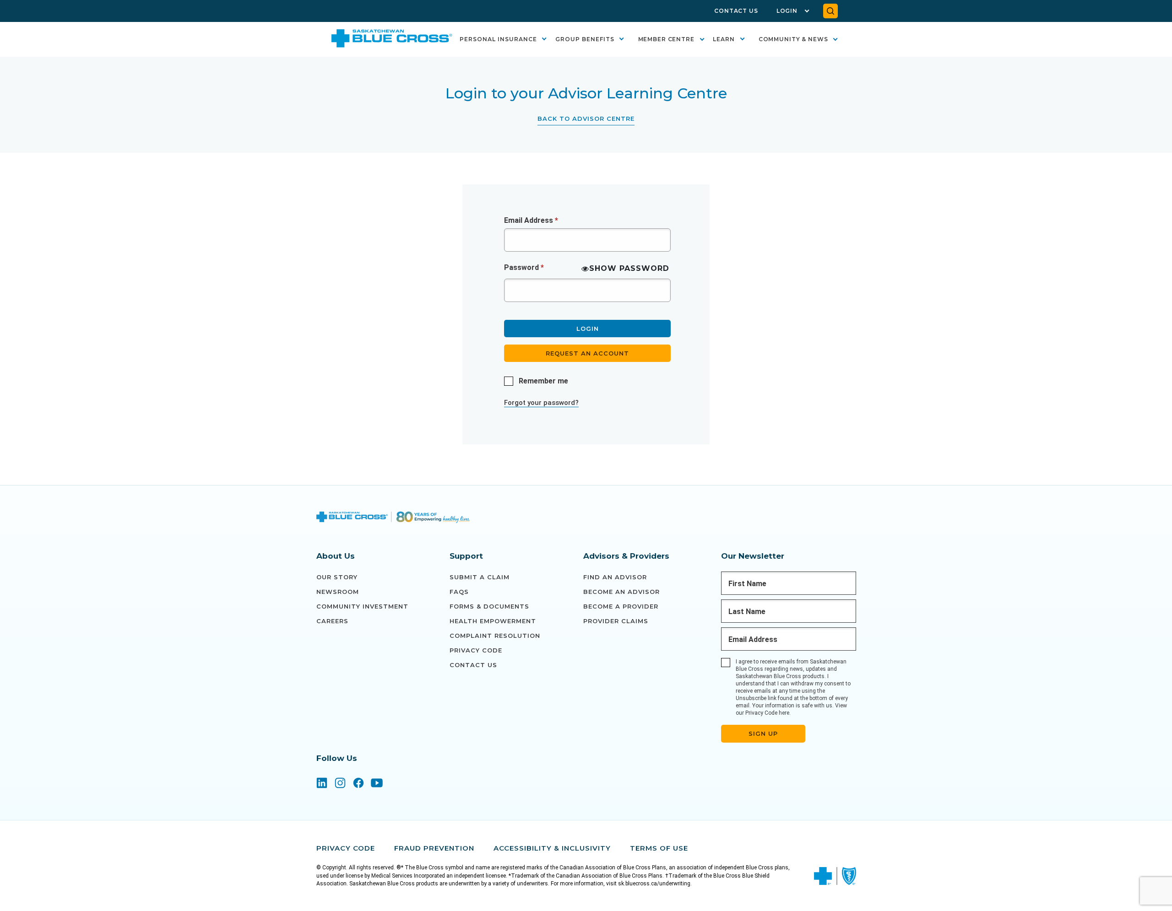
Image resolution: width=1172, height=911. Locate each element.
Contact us (473, 664)
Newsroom (337, 591)
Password (524, 267)
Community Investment (362, 606)
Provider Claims (615, 621)
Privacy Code (476, 650)
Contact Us (736, 10)
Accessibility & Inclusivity (552, 848)
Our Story (337, 577)
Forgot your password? (541, 403)
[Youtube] (377, 784)
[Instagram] (340, 784)
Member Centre (666, 39)
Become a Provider (620, 606)
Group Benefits (584, 39)
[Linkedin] (322, 784)
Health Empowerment (493, 621)
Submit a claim (480, 577)
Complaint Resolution (495, 635)
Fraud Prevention (434, 848)
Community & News (793, 39)
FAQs (459, 591)
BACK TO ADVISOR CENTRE (586, 118)
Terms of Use (659, 848)
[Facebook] (358, 784)
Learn (724, 39)
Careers (332, 621)
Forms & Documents (489, 606)
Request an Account (587, 353)
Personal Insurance (498, 39)
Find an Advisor (615, 577)
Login (787, 10)
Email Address (531, 220)
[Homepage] (393, 518)
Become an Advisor (621, 591)
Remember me (543, 381)
